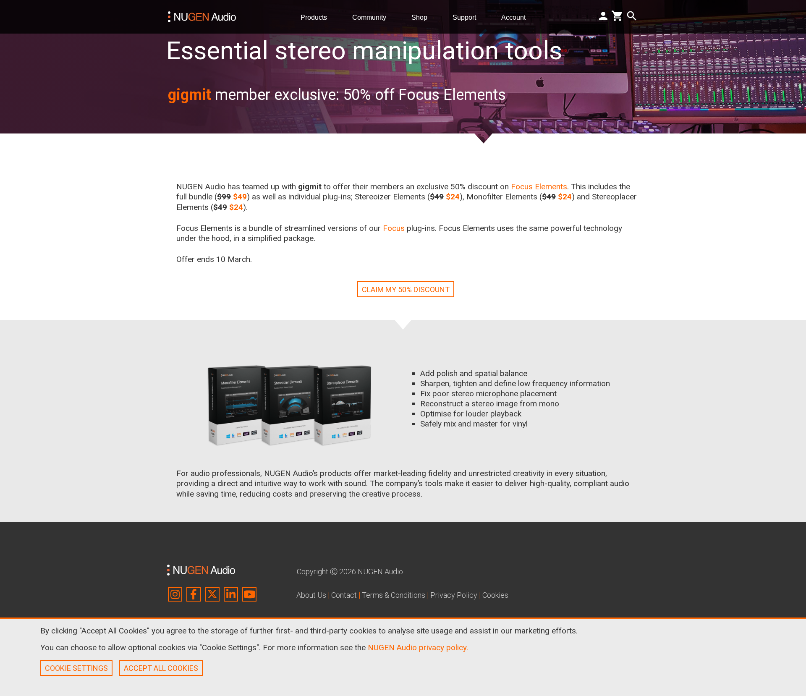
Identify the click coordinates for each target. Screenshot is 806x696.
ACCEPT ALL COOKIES (161, 668)
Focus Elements (539, 186)
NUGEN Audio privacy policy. (418, 647)
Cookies (495, 595)
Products (317, 16)
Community (372, 16)
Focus (394, 228)
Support (468, 16)
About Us (311, 595)
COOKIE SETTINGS (76, 668)
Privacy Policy (453, 595)
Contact (344, 595)
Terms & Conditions (393, 595)
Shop (422, 16)
